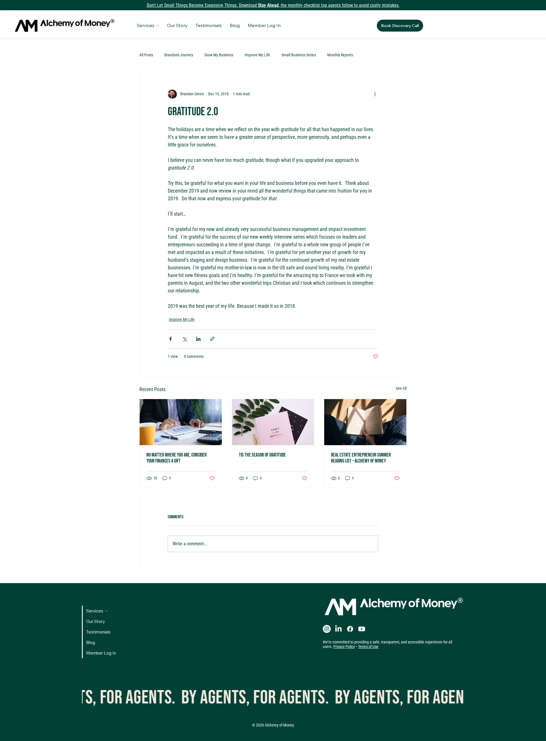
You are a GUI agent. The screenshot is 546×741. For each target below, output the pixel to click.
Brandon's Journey (178, 55)
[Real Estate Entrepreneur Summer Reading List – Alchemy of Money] (365, 422)
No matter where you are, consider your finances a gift (176, 458)
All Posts (146, 55)
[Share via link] (212, 339)
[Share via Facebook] (170, 339)
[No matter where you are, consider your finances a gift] (181, 422)
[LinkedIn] (338, 629)
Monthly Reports (340, 55)
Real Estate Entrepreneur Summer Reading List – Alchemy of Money (361, 458)
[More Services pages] (157, 25)
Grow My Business (218, 55)
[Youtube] (362, 629)
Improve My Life (257, 55)
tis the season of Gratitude (262, 455)
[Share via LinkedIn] (198, 339)
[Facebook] (350, 629)
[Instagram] (327, 629)
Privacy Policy (344, 646)
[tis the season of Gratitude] (273, 422)
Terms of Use (368, 646)
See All (401, 388)
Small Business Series (299, 55)
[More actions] (374, 94)
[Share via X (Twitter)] (184, 339)
